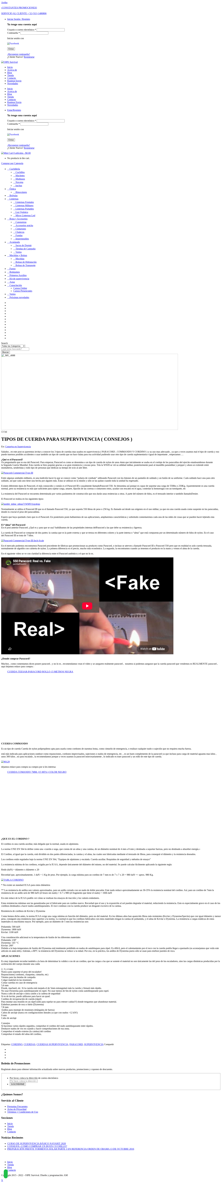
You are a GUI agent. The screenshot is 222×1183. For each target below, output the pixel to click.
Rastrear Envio (14, 81)
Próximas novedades (19, 297)
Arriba (4, 2)
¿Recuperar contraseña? (18, 54)
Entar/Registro (14, 110)
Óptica (13, 189)
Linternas (14, 199)
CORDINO (17, 1044)
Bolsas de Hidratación (26, 262)
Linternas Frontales (25, 202)
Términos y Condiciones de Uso (22, 1112)
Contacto (11, 78)
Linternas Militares (24, 205)
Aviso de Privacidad (16, 1109)
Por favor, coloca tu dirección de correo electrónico (34, 1078)
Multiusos (20, 179)
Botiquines (15, 272)
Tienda (10, 75)
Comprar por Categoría (12, 163)
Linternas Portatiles (25, 209)
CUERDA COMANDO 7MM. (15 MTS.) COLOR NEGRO (36, 772)
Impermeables (22, 238)
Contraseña (13, 33)
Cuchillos (20, 172)
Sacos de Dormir (24, 245)
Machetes (20, 175)
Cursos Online (20, 288)
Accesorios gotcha (24, 225)
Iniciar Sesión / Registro (18, 19)
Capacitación (16, 285)
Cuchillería (15, 169)
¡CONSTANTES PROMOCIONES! (19, 7)
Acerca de (12, 70)
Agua (12, 282)
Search (4, 343)
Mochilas (20, 258)
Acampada (15, 242)
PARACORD (76, 1044)
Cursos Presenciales (22, 291)
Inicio (10, 67)
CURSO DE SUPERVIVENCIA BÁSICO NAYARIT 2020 (36, 1143)
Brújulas (14, 195)
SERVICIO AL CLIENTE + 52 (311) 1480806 (24, 13)
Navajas (19, 182)
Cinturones (21, 228)
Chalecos (20, 232)
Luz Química (22, 212)
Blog (9, 72)
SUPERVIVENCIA (93, 1044)
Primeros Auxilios (18, 275)
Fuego (13, 268)
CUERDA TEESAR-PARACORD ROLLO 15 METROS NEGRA (40, 671)
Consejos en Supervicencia (18, 446)
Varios (19, 252)
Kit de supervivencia (19, 278)
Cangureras (21, 222)
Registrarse (29, 57)
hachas (19, 185)
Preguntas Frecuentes (17, 1106)
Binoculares (21, 192)
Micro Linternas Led (25, 215)
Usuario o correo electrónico (21, 29)
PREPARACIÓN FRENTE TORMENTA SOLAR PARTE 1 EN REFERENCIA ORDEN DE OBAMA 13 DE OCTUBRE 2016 (70, 1149)
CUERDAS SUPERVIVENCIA (52, 1044)
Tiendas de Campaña (25, 248)
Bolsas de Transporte (25, 265)
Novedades (12, 83)
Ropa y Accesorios (18, 218)
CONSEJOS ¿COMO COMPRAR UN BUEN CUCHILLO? (37, 1146)
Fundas (19, 235)
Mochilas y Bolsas (18, 255)
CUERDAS (29, 1044)
